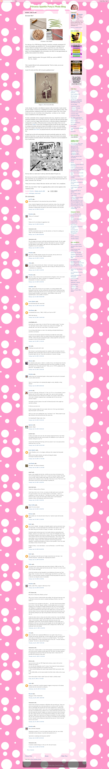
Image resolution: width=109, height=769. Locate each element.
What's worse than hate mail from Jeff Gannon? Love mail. (77, 204)
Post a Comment (30, 749)
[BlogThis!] (52, 191)
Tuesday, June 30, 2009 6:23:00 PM (36, 578)
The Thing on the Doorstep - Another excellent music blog (77, 118)
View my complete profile (76, 27)
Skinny (72, 162)
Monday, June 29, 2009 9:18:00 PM (36, 281)
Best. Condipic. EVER (75, 193)
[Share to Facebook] (55, 191)
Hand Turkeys (74, 224)
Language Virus (74, 222)
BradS (30, 524)
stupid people (37, 193)
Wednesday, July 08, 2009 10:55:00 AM (37, 689)
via (42, 104)
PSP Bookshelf (74, 259)
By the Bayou (74, 124)
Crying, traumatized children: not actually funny (77, 198)
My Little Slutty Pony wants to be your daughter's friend (77, 201)
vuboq (30, 263)
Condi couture (74, 195)
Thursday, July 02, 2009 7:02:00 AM (36, 642)
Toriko (30, 564)
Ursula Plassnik (74, 221)
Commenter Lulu (74, 110)
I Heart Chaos (74, 98)
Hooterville (73, 131)
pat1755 (30, 199)
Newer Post (28, 756)
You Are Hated (74, 104)
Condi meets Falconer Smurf (77, 167)
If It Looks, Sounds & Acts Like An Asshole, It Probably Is (77, 266)
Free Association (74, 284)
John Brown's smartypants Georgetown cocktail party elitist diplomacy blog (76, 101)
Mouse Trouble (74, 280)
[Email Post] (48, 191)
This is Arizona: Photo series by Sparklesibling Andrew (77, 144)
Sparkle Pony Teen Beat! (76, 252)
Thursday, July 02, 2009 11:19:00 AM (37, 656)
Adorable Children (75, 238)
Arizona (72, 234)
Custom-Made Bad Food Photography (76, 276)
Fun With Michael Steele (76, 214)
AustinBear (31, 286)
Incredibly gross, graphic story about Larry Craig (77, 170)
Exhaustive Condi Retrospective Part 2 (75, 150)
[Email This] (51, 191)
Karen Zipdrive (32, 301)
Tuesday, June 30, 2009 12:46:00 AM (36, 317)
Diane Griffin (32, 505)
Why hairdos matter (75, 185)
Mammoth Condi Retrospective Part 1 (75, 147)
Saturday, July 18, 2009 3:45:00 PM (36, 721)
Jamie (30, 683)
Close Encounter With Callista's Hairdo (75, 250)
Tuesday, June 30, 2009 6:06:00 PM (36, 559)
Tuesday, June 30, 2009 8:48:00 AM (36, 385)
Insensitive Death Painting (76, 254)
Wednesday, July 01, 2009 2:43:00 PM (37, 628)
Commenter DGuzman (75, 108)
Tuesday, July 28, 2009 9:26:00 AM (36, 738)
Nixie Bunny (31, 310)
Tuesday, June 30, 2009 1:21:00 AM (36, 341)
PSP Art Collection (75, 236)
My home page (74, 96)
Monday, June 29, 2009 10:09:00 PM (36, 296)
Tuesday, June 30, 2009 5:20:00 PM (36, 509)
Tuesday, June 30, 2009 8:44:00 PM (36, 587)
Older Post (64, 756)
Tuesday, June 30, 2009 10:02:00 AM (36, 445)
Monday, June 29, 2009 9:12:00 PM (36, 247)
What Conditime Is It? (75, 94)
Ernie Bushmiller (74, 229)
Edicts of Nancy (74, 120)
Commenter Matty (74, 113)
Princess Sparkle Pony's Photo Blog (48, 6)
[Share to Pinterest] (56, 191)
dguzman (31, 425)
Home (46, 756)
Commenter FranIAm (75, 106)
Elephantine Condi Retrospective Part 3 (75, 153)
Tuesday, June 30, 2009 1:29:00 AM (36, 356)
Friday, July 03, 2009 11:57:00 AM (36, 678)
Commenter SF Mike (75, 115)
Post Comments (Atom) (36, 759)
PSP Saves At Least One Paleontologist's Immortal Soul (77, 262)
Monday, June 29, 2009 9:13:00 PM (36, 258)
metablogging (31, 193)
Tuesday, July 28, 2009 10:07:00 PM (36, 746)
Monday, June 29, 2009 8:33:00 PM (36, 209)
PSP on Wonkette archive (76, 244)
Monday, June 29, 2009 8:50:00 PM (36, 224)
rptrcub (30, 390)
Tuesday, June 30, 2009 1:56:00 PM (36, 500)
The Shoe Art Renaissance (76, 219)
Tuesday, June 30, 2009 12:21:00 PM (36, 467)
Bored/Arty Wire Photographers (74, 232)
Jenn (30, 346)
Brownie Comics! (74, 288)
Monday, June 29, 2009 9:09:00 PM (36, 234)
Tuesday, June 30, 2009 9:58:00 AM (36, 429)
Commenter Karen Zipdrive (76, 111)
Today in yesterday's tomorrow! (75, 91)
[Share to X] (54, 191)
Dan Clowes (37, 129)
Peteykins (31, 214)
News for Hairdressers (75, 122)
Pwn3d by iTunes (74, 286)
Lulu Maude (31, 463)
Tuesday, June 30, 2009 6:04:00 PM (36, 549)
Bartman (31, 513)
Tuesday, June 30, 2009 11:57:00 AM (36, 458)
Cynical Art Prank (74, 278)
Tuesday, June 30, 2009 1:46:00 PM (36, 482)
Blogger (62, 765)
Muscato (30, 360)
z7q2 (30, 632)
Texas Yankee (73, 126)
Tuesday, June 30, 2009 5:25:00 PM (36, 519)
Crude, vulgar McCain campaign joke (75, 207)
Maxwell (30, 693)
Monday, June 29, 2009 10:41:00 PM (36, 305)
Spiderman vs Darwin (75, 282)
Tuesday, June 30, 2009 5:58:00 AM (36, 369)
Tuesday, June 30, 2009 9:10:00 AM (36, 420)
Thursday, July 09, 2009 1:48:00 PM (36, 697)
